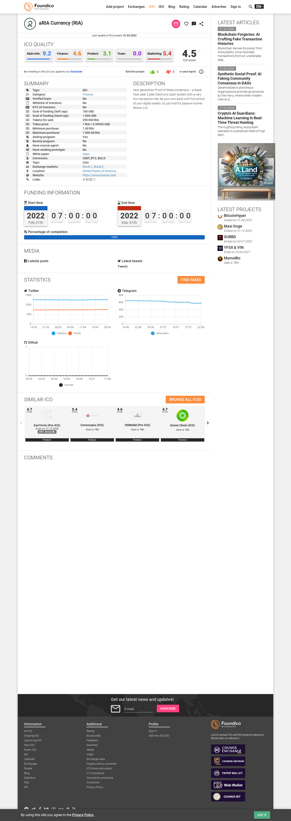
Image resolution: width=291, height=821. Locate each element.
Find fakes (191, 279)
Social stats (93, 735)
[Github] (94, 179)
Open (86, 154)
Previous (21, 423)
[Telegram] (90, 179)
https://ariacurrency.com (99, 175)
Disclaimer (76, 71)
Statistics (30, 777)
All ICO (28, 731)
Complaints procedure (99, 777)
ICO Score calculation (99, 768)
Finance (88, 94)
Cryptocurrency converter (101, 763)
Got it (262, 815)
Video (89, 754)
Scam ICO (30, 749)
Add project (115, 7)
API (26, 787)
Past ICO (29, 745)
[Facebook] (87, 179)
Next (208, 423)
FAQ (26, 782)
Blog (171, 7)
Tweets (123, 266)
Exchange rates (95, 759)
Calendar (200, 7)
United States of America (99, 171)
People (28, 768)
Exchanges (136, 7)
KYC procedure (95, 773)
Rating (184, 7)
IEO (161, 7)
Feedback (92, 740)
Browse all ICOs (185, 399)
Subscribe (168, 708)
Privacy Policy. (83, 815)
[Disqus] (114, 519)
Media (90, 749)
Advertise (219, 7)
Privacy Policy (94, 787)
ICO (151, 7)
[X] (84, 179)
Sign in (235, 7)
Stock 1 (87, 166)
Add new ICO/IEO (159, 735)
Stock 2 (99, 166)
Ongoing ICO (31, 735)
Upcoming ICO (33, 740)
